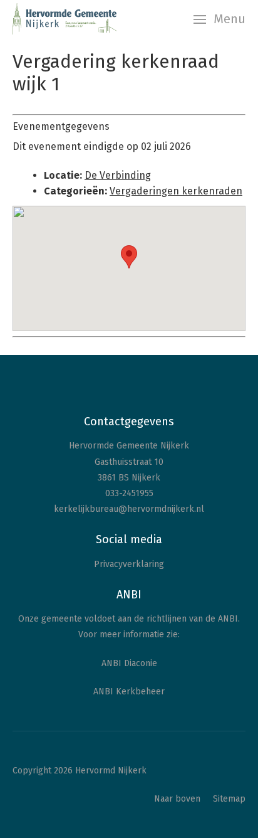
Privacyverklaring (129, 564)
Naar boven (177, 798)
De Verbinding (118, 175)
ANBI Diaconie (129, 663)
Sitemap (229, 798)
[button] (129, 256)
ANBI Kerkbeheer (129, 691)
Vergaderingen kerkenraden (176, 191)
